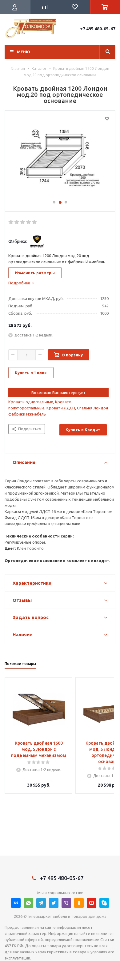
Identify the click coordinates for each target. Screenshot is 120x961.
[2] (17, 222)
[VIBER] (66, 903)
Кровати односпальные (30, 402)
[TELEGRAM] (41, 903)
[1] (11, 222)
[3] (23, 222)
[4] (29, 222)
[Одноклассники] (79, 903)
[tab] (21, 283)
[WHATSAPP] (28, 903)
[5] (35, 222)
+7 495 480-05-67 (97, 29)
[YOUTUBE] (91, 903)
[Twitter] (53, 903)
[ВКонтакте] (16, 903)
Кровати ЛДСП (60, 408)
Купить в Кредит (83, 429)
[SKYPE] (104, 903)
